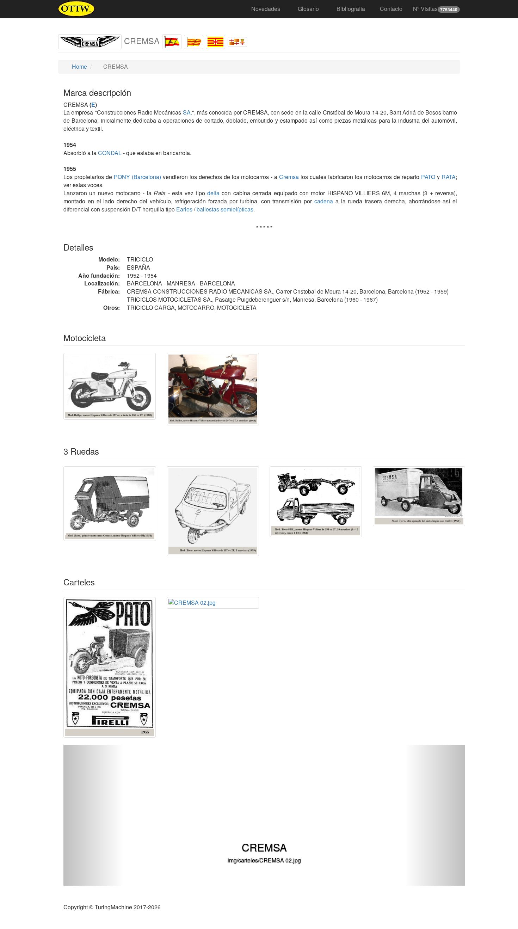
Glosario (308, 9)
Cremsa (289, 177)
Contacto (391, 9)
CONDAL (109, 153)
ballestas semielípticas (225, 209)
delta (213, 193)
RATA (448, 177)
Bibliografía (351, 9)
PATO (427, 177)
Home (78, 66)
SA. (187, 112)
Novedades (265, 9)
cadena (323, 201)
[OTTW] (76, 9)
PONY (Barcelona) (136, 177)
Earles (184, 209)
